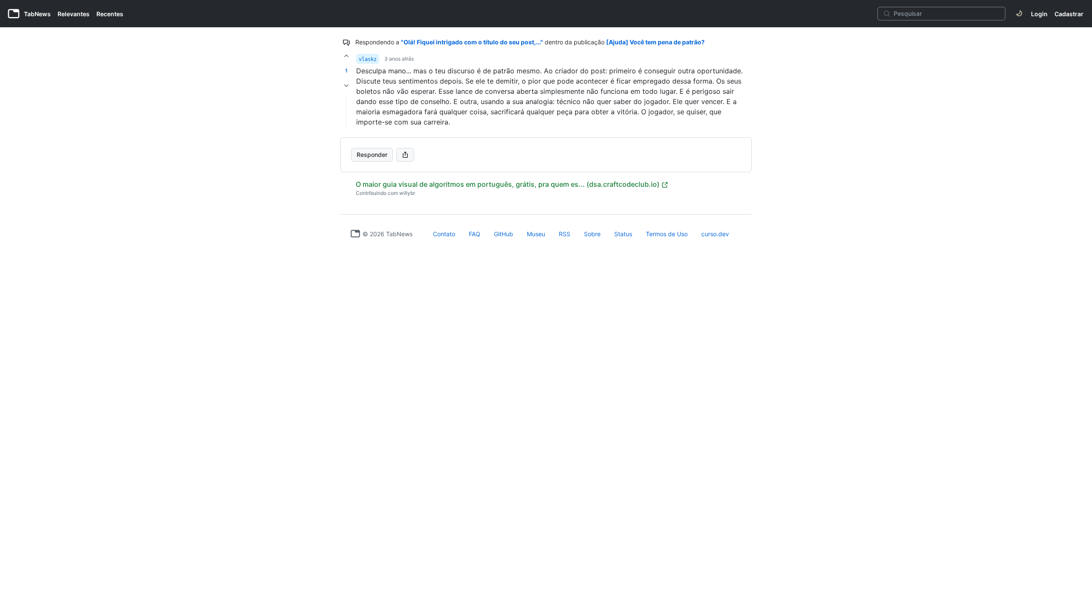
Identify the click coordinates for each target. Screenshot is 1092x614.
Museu (536, 233)
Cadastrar (1068, 13)
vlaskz (368, 59)
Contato (444, 233)
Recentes (109, 13)
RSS (564, 233)
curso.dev (715, 233)
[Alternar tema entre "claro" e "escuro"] (1019, 13)
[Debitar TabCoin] (346, 86)
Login (1039, 13)
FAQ (474, 233)
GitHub (503, 233)
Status (623, 233)
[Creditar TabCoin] (346, 56)
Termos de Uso (667, 233)
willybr (407, 193)
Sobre (592, 233)
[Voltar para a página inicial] (355, 233)
